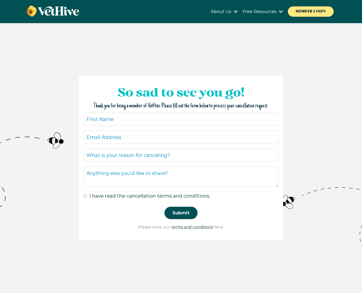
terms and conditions (192, 227)
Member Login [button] (311, 11)
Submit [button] (181, 213)
